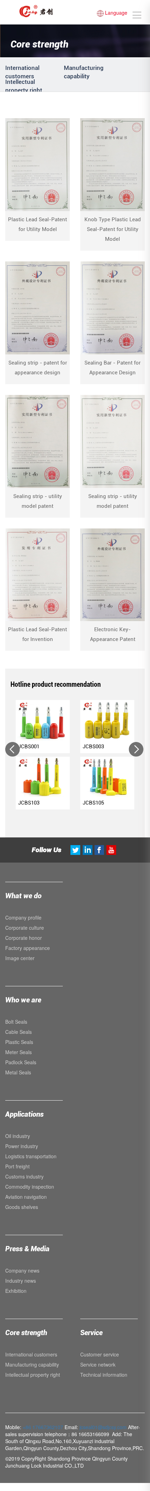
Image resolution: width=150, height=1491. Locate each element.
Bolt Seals (16, 1021)
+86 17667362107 (43, 1427)
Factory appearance (27, 947)
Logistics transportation (31, 1156)
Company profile (23, 917)
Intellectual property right (32, 1374)
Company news (22, 1270)
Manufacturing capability (32, 1364)
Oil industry (17, 1135)
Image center (20, 958)
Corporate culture (24, 927)
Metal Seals (18, 1072)
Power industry (21, 1146)
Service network (97, 1364)
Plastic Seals (19, 1041)
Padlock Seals (20, 1062)
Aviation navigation (26, 1196)
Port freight (17, 1166)
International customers (31, 1354)
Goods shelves (21, 1206)
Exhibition (16, 1290)
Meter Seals (18, 1052)
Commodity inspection (29, 1186)
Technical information (103, 1374)
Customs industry (24, 1176)
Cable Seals (18, 1031)
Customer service (99, 1354)
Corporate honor (23, 937)
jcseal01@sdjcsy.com (103, 1427)
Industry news (20, 1280)
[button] (13, 749)
